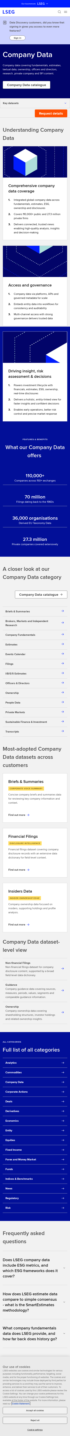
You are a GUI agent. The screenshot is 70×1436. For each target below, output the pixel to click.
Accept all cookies (35, 1410)
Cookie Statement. (21, 1403)
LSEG (41, 3)
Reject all (35, 1420)
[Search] (59, 12)
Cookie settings (35, 1429)
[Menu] (66, 12)
